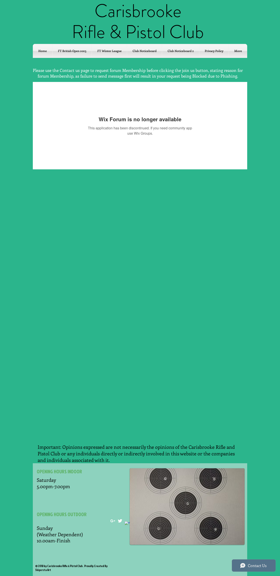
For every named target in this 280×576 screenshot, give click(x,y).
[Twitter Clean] (119, 520)
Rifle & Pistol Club (138, 32)
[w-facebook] (127, 523)
